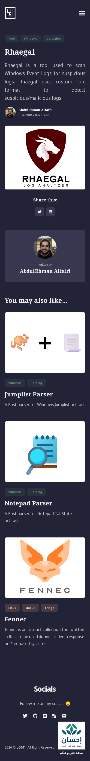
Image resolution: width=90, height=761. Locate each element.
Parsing (36, 383)
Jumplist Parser (29, 394)
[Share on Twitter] (39, 211)
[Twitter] (25, 715)
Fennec (15, 619)
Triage (49, 608)
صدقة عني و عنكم (72, 752)
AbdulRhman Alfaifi (35, 110)
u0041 (21, 747)
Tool (11, 38)
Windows (30, 38)
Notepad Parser (28, 503)
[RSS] (54, 715)
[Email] (64, 715)
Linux (12, 608)
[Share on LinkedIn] (50, 211)
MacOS (30, 608)
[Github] (35, 715)
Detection (53, 38)
